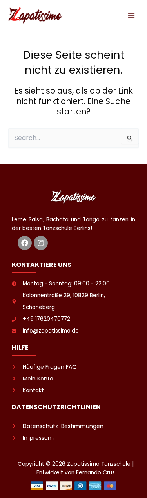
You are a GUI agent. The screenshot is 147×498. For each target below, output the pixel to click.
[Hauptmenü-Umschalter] (131, 15)
